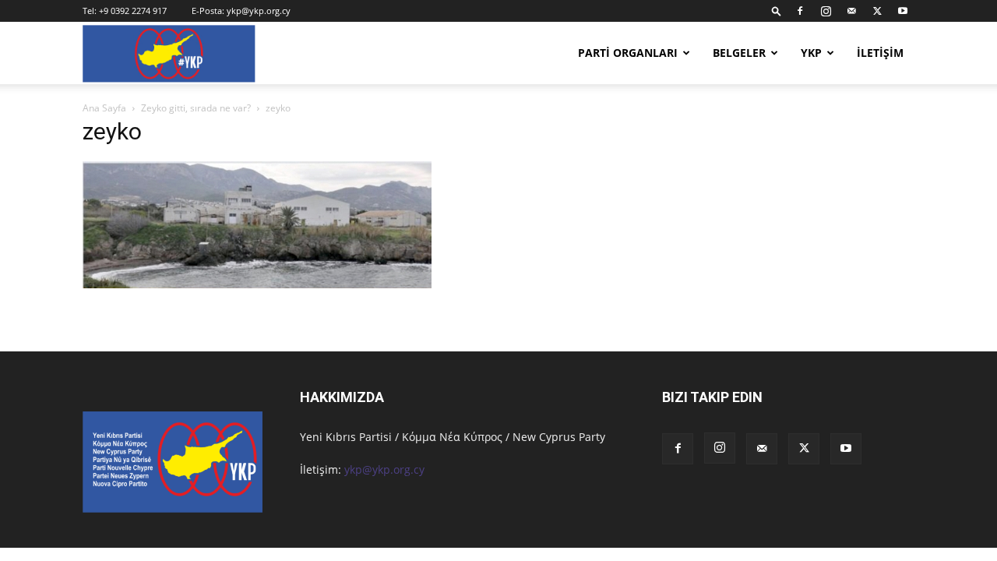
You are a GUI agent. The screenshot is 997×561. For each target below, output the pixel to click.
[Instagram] (825, 11)
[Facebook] (800, 11)
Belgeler (739, 52)
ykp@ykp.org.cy (259, 10)
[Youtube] (902, 11)
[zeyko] (257, 284)
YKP (811, 52)
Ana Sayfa (104, 108)
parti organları (628, 52)
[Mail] (851, 11)
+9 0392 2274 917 (133, 10)
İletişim (880, 52)
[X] (877, 11)
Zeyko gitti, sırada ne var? (196, 108)
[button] (776, 10)
